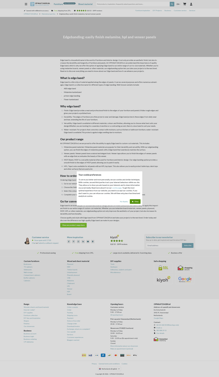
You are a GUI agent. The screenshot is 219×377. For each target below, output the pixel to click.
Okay (136, 201)
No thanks (124, 201)
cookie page (117, 188)
